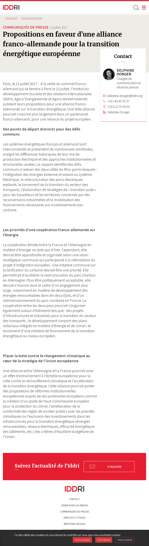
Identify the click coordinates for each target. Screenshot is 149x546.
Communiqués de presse (31, 17)
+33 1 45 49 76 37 (118, 101)
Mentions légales (74, 524)
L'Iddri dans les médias (74, 505)
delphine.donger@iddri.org (125, 95)
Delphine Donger (118, 112)
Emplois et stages (75, 517)
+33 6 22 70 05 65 (118, 106)
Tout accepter (82, 540)
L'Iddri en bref (11, 17)
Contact (74, 499)
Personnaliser (125, 540)
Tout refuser (103, 540)
